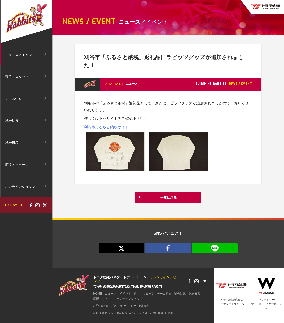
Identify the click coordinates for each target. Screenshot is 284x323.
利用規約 (144, 305)
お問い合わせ (100, 305)
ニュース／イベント (118, 293)
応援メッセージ (103, 298)
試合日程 (194, 293)
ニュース (132, 83)
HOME (97, 293)
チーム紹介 (164, 293)
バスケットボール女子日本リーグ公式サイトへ (266, 304)
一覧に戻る (168, 197)
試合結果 (180, 293)
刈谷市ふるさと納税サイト (106, 127)
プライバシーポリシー (123, 305)
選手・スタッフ (144, 293)
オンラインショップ (129, 298)
